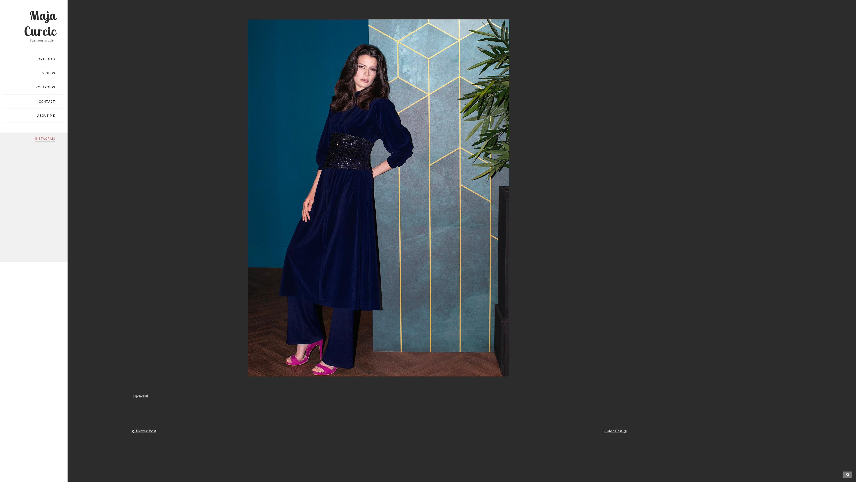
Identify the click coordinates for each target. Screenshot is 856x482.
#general (140, 396)
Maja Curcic (40, 23)
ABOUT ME (46, 116)
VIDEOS (48, 73)
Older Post (613, 431)
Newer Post (146, 431)
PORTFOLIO (45, 59)
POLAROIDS (45, 87)
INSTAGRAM (45, 139)
